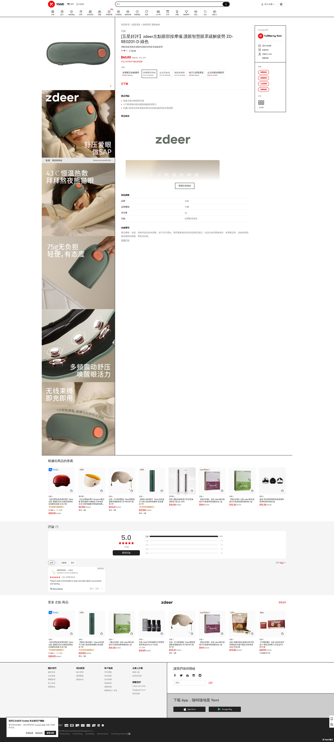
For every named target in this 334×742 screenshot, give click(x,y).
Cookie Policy (77, 734)
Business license (102, 734)
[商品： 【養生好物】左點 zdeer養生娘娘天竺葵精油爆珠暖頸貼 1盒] (242, 480)
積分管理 (80, 672)
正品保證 (51, 676)
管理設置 (29, 733)
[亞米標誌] (56, 4)
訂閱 (210, 683)
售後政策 (108, 683)
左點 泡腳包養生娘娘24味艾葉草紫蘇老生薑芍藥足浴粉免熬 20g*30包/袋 (241, 644)
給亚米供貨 (137, 676)
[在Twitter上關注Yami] (181, 675)
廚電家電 (125, 24)
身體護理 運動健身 (151, 24)
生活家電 (263, 84)
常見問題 (108, 672)
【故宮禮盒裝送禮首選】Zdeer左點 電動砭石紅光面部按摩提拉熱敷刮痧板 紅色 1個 (61, 501)
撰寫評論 (126, 553)
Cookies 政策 (40, 725)
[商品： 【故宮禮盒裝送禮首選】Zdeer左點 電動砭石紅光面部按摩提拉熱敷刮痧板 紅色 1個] (61, 480)
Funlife (262, 30)
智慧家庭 (263, 72)
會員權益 (80, 676)
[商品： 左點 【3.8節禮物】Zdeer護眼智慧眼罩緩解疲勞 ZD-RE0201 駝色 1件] (121, 480)
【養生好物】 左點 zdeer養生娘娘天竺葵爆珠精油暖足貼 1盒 (212, 500)
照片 (73, 563)
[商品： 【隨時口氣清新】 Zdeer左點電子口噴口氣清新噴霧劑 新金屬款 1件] (151, 480)
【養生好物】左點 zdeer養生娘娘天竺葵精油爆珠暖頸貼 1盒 (241, 500)
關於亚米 (51, 672)
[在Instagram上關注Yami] (193, 675)
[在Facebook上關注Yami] (175, 675)
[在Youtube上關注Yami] (187, 675)
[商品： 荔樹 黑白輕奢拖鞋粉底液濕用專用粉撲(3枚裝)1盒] (272, 480)
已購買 (64, 563)
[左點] (167, 602)
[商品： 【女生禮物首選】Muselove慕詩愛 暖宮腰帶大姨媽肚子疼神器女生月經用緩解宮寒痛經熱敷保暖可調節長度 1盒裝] (91, 480)
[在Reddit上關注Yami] (200, 675)
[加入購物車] (71, 490)
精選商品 (51, 687)
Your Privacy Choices (118, 734)
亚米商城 (108, 679)
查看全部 (282, 602)
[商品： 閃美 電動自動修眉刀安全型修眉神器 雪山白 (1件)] (182, 480)
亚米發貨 (108, 676)
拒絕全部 (39, 733)
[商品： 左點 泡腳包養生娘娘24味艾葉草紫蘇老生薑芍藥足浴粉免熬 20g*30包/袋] (242, 623)
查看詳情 (125, 240)
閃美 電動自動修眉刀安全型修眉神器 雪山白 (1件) (181, 500)
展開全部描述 (184, 186)
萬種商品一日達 (110, 690)
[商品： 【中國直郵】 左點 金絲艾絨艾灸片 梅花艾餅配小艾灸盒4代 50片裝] (272, 623)
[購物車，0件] (281, 4)
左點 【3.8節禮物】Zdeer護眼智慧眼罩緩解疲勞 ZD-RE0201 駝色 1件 (122, 501)
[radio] (131, 74)
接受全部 (50, 733)
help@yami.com (138, 690)
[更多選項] (102, 588)
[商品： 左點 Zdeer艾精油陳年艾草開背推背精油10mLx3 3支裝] (151, 623)
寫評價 (133, 51)
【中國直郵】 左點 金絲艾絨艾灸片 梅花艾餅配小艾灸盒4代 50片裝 (272, 644)
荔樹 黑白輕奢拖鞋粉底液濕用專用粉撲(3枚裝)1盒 (272, 500)
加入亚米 (51, 683)
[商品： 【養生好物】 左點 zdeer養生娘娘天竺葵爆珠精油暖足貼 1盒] (212, 480)
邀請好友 (80, 679)
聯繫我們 (51, 679)
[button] (80, 4)
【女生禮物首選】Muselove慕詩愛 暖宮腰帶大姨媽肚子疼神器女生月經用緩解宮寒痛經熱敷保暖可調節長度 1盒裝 (91, 501)
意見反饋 (136, 693)
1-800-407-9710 (138, 686)
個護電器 (136, 24)
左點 (123, 31)
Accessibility (90, 734)
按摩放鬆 (263, 89)
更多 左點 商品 (58, 602)
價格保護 (108, 687)
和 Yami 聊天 (328, 740)
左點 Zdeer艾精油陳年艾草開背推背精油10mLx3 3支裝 (151, 643)
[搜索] (226, 4)
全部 (51, 563)
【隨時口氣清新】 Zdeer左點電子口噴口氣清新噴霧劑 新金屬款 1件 (151, 501)
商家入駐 (136, 672)
